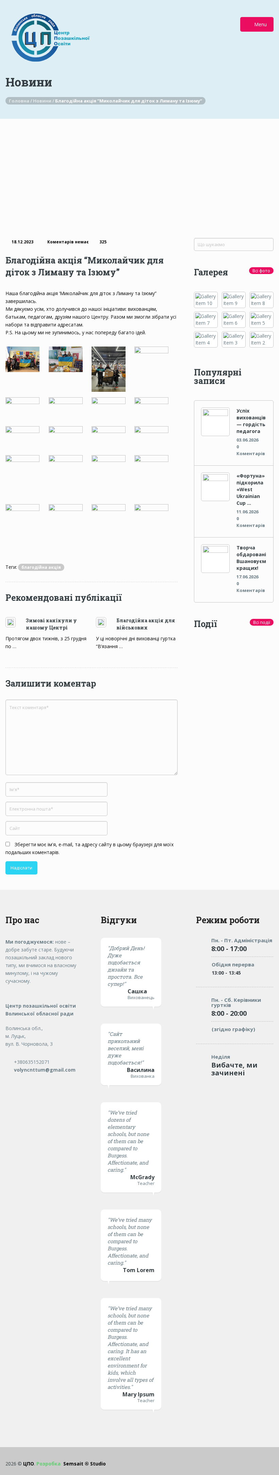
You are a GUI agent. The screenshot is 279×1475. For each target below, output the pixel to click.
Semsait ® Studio (71, 1463)
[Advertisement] (139, 170)
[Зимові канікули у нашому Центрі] (15, 622)
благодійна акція (41, 567)
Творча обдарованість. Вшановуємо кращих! (251, 557)
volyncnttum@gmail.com (44, 1070)
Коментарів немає (68, 242)
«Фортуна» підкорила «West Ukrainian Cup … (250, 489)
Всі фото (261, 271)
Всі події (261, 622)
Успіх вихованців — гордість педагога (251, 420)
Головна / (21, 101)
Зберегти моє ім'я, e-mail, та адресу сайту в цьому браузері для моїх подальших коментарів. (89, 848)
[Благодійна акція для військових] (106, 622)
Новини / (44, 101)
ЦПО (28, 1463)
